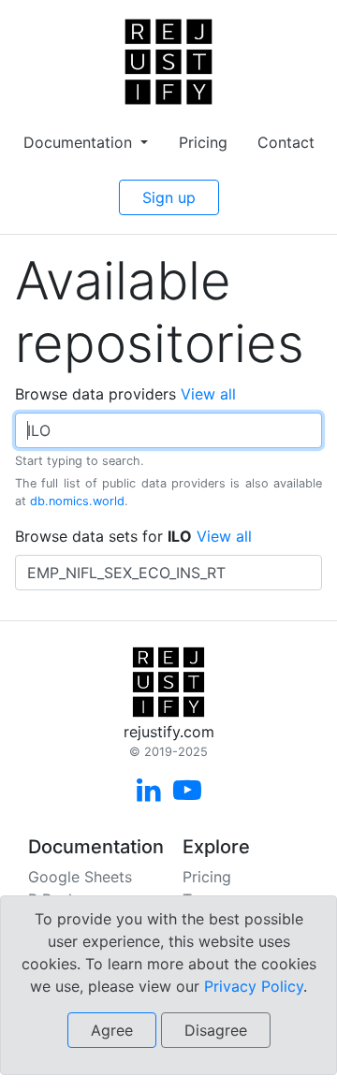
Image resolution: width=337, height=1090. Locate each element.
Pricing (203, 142)
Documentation (80, 142)
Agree (112, 1030)
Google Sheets (80, 876)
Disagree (215, 1030)
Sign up (169, 197)
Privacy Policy (253, 986)
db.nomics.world (77, 501)
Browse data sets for (133, 536)
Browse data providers (125, 394)
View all (208, 394)
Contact (286, 142)
